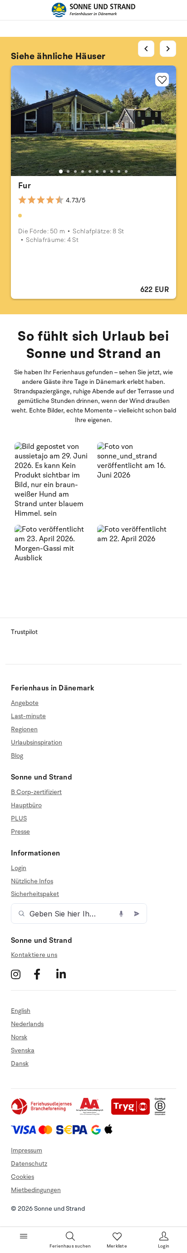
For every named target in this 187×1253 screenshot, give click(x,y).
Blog (17, 755)
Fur (24, 185)
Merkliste (117, 1246)
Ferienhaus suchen (70, 1246)
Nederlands (27, 1024)
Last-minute (28, 716)
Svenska (22, 1050)
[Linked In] (66, 974)
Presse (20, 831)
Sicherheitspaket (35, 894)
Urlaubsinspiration (36, 742)
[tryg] (133, 1113)
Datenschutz (29, 1163)
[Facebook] (44, 974)
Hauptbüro (26, 805)
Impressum (26, 1150)
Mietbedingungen (36, 1190)
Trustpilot (24, 632)
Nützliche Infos (32, 881)
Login (18, 868)
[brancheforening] (42, 1113)
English (20, 1011)
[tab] (61, 171)
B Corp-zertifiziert (36, 792)
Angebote (25, 703)
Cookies (22, 1176)
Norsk (19, 1037)
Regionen (24, 729)
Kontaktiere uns (34, 955)
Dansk (20, 1063)
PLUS (19, 818)
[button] (52, 479)
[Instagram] (21, 974)
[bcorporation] (162, 1113)
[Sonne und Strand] (93, 10)
